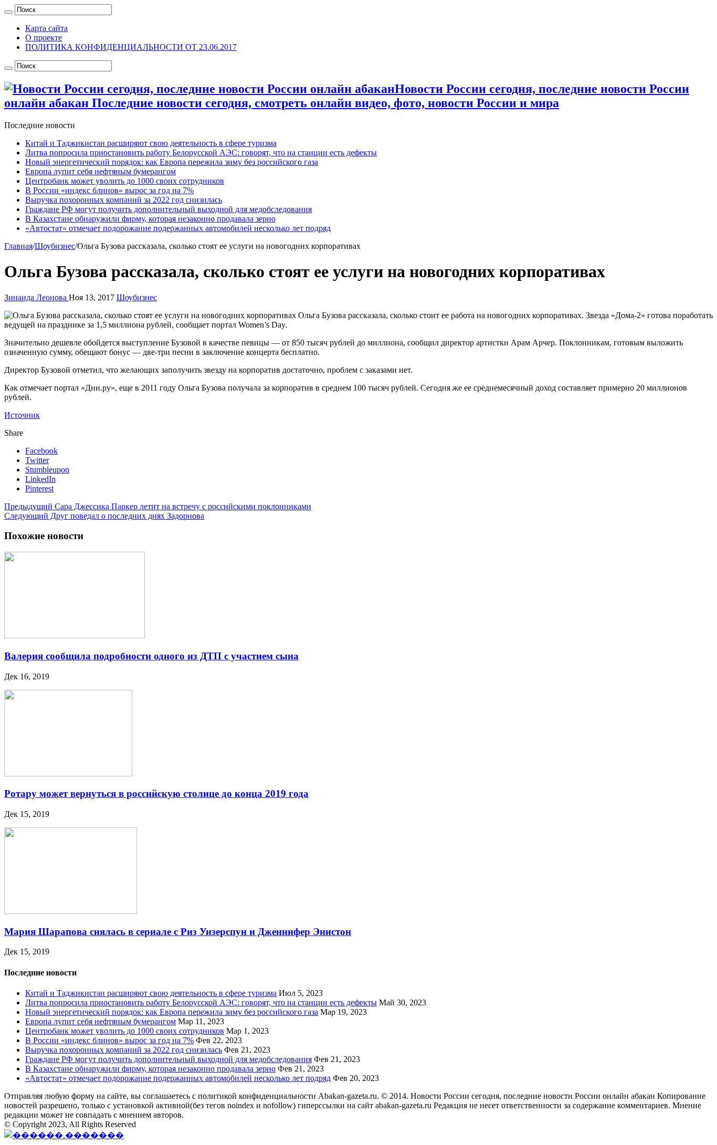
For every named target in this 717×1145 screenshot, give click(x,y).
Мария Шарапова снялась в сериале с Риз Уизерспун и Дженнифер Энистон (177, 931)
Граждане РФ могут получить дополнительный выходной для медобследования (168, 209)
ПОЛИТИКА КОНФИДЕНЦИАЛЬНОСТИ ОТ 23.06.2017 (131, 47)
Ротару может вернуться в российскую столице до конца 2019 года (156, 793)
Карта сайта (46, 28)
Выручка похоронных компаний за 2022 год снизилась (123, 199)
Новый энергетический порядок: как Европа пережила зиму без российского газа (171, 161)
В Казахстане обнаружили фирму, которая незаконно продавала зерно (150, 218)
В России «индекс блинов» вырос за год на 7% (109, 190)
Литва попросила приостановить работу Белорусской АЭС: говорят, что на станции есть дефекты (201, 152)
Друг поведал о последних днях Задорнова (104, 515)
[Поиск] (8, 12)
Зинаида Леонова (36, 297)
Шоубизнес (55, 245)
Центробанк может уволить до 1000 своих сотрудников (124, 180)
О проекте (43, 37)
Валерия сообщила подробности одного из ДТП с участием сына (151, 655)
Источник (22, 415)
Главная (18, 245)
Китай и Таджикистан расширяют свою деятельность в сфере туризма (151, 143)
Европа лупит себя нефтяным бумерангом (100, 171)
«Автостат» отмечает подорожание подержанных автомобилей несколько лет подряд (178, 228)
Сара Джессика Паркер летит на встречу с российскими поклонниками (157, 506)
